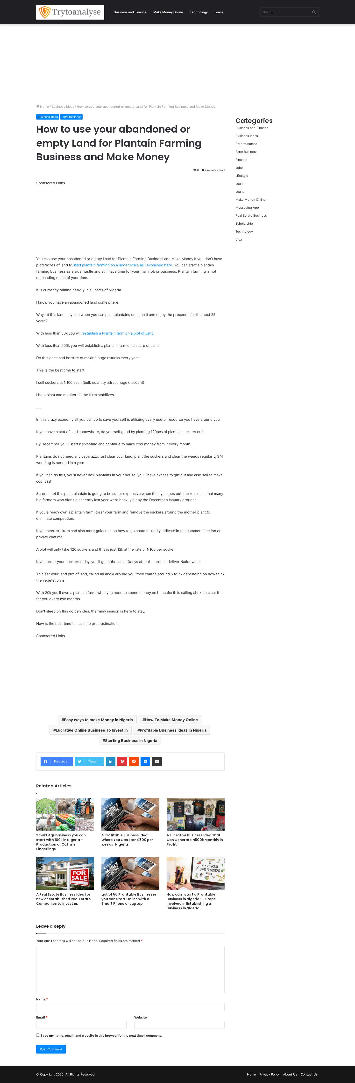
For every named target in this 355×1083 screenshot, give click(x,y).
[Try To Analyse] (70, 12)
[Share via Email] (157, 761)
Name (42, 999)
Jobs (239, 168)
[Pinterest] (122, 761)
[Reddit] (134, 761)
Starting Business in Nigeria (131, 740)
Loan (239, 183)
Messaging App (247, 207)
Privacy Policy (269, 1074)
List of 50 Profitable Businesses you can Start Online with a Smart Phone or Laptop (129, 899)
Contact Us (309, 1074)
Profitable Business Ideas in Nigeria (173, 730)
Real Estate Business (251, 215)
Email (41, 1017)
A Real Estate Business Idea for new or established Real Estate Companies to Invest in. (63, 899)
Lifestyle (241, 176)
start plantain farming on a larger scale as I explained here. (123, 265)
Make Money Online (168, 12)
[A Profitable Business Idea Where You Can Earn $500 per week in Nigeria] (130, 814)
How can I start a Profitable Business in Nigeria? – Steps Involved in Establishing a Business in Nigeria (191, 901)
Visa (238, 239)
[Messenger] (145, 761)
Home (44, 106)
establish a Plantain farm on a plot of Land (118, 333)
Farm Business (71, 117)
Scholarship (244, 223)
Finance (241, 160)
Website (140, 1017)
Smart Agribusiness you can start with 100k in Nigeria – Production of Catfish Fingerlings (61, 842)
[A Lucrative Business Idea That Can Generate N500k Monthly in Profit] (196, 814)
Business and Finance (130, 12)
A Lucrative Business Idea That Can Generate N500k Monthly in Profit (195, 840)
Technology (199, 12)
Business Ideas (63, 106)
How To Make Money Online (171, 719)
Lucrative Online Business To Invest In (92, 730)
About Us (290, 1074)
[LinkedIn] (110, 761)
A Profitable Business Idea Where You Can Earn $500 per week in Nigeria (127, 840)
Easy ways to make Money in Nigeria (98, 719)
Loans (218, 12)
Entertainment (246, 144)
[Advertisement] (177, 63)
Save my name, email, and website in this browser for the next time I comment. (101, 1035)
